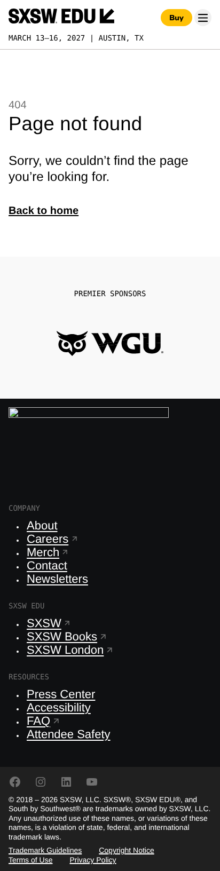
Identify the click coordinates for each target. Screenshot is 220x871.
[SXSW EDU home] (61, 18)
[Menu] (202, 17)
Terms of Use (30, 860)
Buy (176, 17)
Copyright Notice (126, 850)
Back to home (43, 211)
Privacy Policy (92, 860)
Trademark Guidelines (45, 850)
